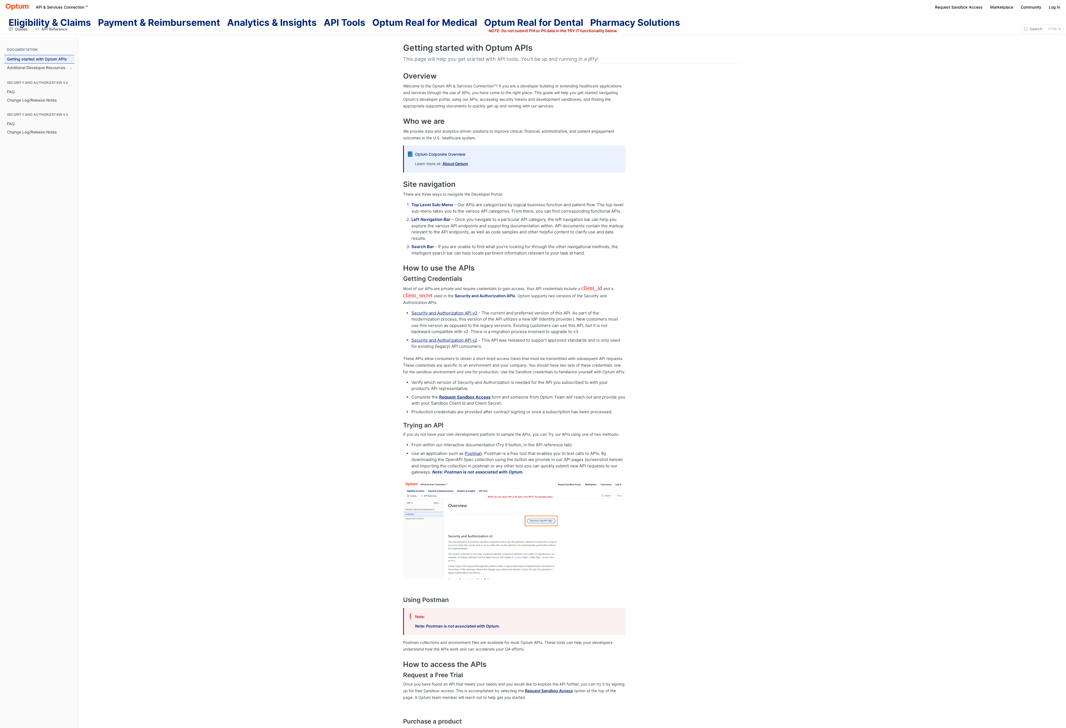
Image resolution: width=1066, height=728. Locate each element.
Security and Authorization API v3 (444, 313)
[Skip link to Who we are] (399, 121)
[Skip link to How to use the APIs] (399, 268)
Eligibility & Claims (50, 22)
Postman (473, 453)
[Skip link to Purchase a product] (399, 721)
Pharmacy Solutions (635, 22)
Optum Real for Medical (424, 22)
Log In (1054, 7)
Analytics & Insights (272, 22)
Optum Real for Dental (533, 22)
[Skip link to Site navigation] (399, 184)
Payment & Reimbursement (159, 22)
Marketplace (1001, 7)
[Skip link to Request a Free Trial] (399, 675)
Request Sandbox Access (959, 7)
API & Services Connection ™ (62, 7)
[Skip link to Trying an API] (399, 425)
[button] (514, 529)
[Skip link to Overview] (399, 76)
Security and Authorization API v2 (444, 340)
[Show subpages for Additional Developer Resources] (71, 68)
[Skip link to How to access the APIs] (399, 664)
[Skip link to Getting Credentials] (399, 278)
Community (1031, 7)
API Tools (344, 22)
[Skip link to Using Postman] (399, 600)
